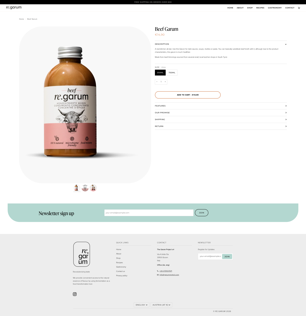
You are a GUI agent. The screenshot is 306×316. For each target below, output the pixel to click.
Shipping (160, 119)
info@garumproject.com (169, 274)
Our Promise (162, 112)
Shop (118, 258)
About (118, 253)
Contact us (120, 271)
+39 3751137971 (165, 271)
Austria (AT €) (160, 305)
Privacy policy (121, 275)
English (140, 305)
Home (21, 19)
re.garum (220, 311)
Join (201, 213)
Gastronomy (121, 266)
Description (162, 44)
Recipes (119, 262)
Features (160, 106)
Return (159, 126)
